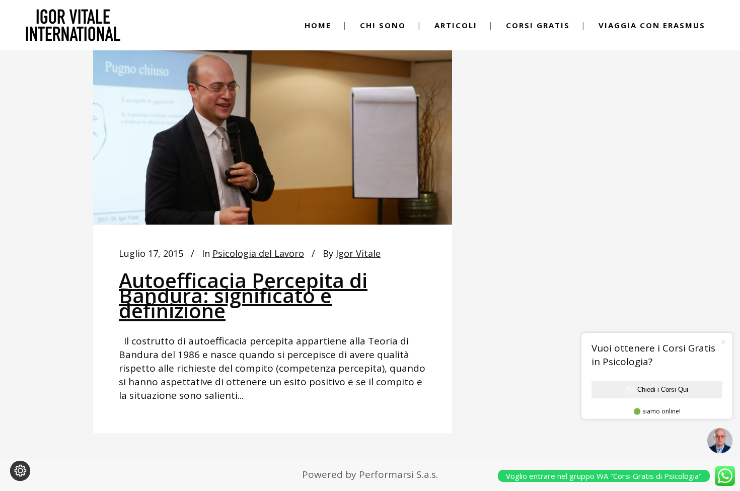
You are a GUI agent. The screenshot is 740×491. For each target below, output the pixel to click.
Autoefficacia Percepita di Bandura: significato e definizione (243, 295)
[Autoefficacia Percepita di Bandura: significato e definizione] (272, 123)
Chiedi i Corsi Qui (662, 389)
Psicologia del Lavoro (258, 253)
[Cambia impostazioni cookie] (20, 471)
